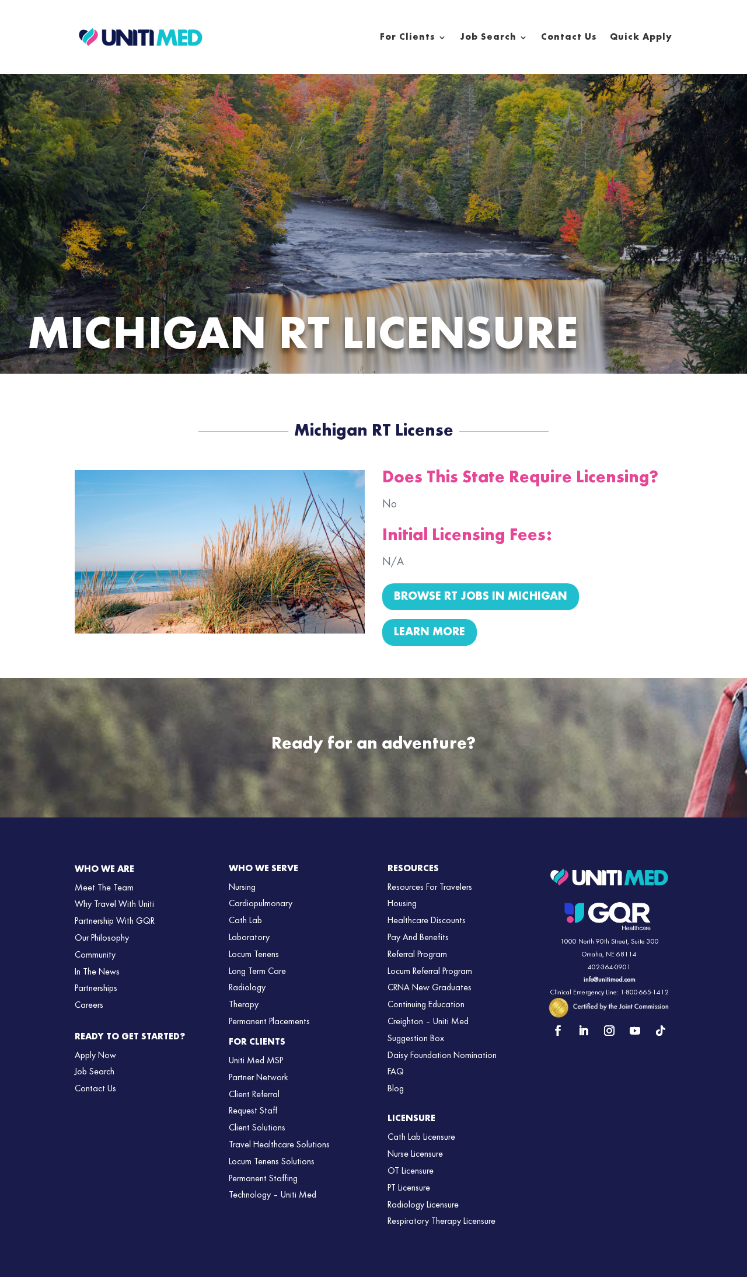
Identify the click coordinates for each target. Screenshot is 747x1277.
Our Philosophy (102, 938)
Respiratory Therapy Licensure (441, 1221)
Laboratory (249, 937)
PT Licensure (409, 1188)
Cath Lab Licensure (421, 1137)
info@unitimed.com (610, 979)
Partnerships (96, 988)
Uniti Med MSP (256, 1061)
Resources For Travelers (430, 887)
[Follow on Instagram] (609, 1030)
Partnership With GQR (115, 921)
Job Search (488, 37)
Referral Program (417, 954)
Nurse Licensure (415, 1154)
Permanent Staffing (263, 1179)
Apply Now (95, 1055)
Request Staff (253, 1111)
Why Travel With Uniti (114, 904)
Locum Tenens (254, 954)
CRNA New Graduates (430, 988)
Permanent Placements (269, 1022)
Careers (89, 1005)
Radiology (247, 988)
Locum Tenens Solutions (272, 1162)
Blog (396, 1089)
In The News (97, 972)
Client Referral (254, 1094)
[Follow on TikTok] (660, 1030)
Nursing (242, 887)
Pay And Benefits (418, 937)
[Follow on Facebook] (557, 1030)
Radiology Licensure (423, 1205)
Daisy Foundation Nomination (442, 1055)
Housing (402, 904)
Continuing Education (426, 1005)
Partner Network (258, 1078)
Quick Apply (641, 37)
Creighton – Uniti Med (428, 1022)
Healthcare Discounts (427, 920)
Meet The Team (104, 888)
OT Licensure (411, 1171)
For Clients (407, 37)
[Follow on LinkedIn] (583, 1030)
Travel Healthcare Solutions (279, 1145)
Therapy (244, 1005)
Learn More (429, 632)
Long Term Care (257, 971)
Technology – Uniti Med (272, 1195)
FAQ (396, 1072)
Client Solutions (257, 1128)
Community (95, 955)
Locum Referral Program (430, 971)
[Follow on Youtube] (634, 1030)
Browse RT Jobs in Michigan (480, 597)
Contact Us (569, 37)
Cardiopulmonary (260, 904)
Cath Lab (245, 920)
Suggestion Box (416, 1038)
